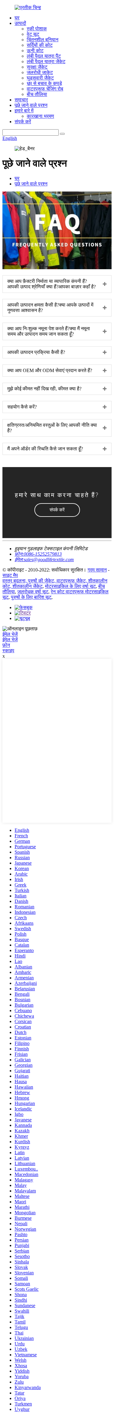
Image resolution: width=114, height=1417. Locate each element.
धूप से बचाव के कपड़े (44, 83)
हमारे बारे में (24, 110)
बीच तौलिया (37, 94)
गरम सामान (97, 569)
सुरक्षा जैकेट (37, 66)
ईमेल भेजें (10, 634)
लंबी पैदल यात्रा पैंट (44, 56)
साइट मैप (10, 575)
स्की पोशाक (37, 28)
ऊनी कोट (35, 50)
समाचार (21, 99)
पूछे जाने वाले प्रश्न (31, 105)
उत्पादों (20, 23)
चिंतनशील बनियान (42, 39)
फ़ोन (6, 645)
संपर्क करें (23, 121)
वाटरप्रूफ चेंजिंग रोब (45, 88)
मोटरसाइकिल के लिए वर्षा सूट (70, 586)
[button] (57, 510)
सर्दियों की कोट (40, 45)
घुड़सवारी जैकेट (40, 77)
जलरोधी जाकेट (40, 72)
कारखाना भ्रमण (40, 116)
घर (17, 17)
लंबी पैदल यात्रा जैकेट (46, 61)
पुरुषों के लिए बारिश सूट (31, 597)
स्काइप (8, 650)
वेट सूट (33, 34)
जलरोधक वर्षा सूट (32, 591)
